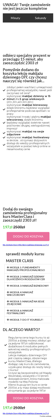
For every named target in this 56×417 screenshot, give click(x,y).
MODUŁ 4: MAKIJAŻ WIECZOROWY (20, 293)
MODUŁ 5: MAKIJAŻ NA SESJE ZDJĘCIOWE (25, 302)
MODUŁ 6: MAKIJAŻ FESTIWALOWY (20, 312)
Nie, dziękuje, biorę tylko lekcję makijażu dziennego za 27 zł (26, 245)
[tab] (28, 268)
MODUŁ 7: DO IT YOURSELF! (26, 319)
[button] (28, 236)
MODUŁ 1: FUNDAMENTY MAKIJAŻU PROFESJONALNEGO (26, 268)
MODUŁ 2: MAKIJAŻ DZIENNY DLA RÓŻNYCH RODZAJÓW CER (26, 278)
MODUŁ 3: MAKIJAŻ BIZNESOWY (29, 285)
